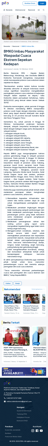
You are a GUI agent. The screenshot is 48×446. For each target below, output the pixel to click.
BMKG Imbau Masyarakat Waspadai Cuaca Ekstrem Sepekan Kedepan (29, 46)
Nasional (15, 46)
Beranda (7, 46)
